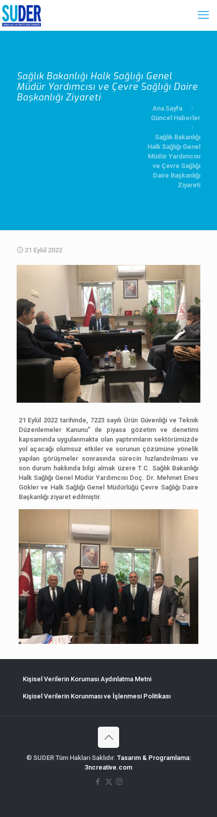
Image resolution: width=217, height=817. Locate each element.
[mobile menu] (203, 15)
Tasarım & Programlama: (154, 757)
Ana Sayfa (167, 108)
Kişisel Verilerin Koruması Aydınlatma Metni (87, 679)
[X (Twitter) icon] (109, 781)
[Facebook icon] (98, 781)
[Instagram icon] (119, 781)
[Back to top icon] (108, 737)
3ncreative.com (108, 767)
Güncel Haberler (175, 118)
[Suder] (21, 15)
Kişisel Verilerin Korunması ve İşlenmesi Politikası (97, 696)
